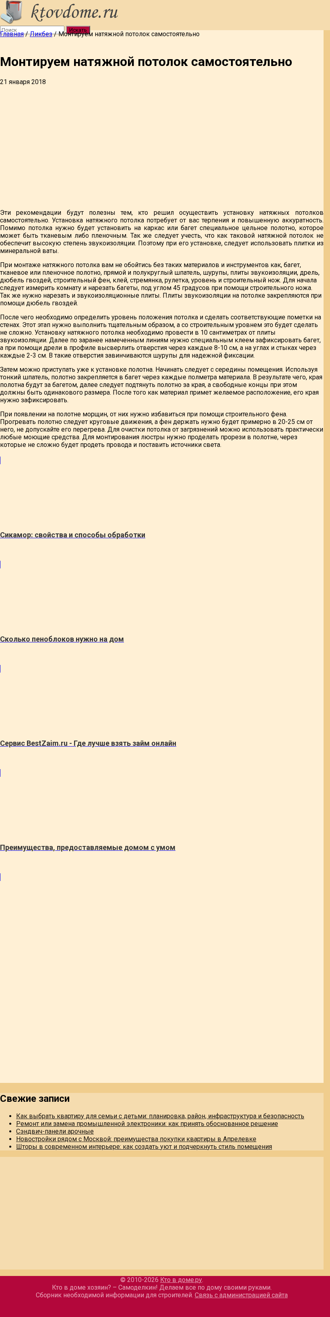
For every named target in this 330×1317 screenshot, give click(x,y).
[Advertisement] (162, 146)
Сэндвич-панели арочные (55, 1131)
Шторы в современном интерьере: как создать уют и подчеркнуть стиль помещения (144, 1146)
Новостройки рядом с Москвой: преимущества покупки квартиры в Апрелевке (136, 1139)
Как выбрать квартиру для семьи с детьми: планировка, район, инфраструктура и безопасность (160, 1116)
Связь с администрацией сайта (241, 1295)
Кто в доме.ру (181, 1280)
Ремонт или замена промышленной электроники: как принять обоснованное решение (147, 1124)
